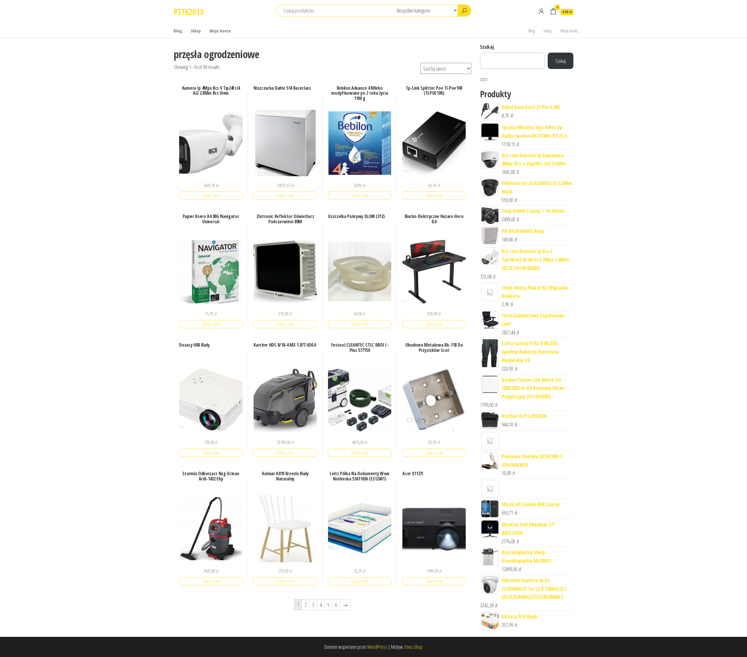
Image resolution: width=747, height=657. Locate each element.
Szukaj (487, 46)
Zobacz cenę (210, 195)
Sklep (196, 31)
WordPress (377, 646)
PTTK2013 (188, 11)
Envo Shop (413, 646)
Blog (178, 31)
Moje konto (220, 31)
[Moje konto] (541, 11)
